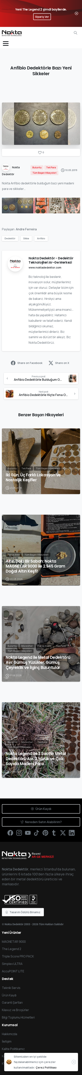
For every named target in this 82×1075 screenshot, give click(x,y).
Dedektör (10, 238)
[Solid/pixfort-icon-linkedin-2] (71, 832)
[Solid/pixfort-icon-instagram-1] (19, 832)
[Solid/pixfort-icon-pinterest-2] (45, 832)
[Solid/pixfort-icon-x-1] (63, 832)
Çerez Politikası (46, 1067)
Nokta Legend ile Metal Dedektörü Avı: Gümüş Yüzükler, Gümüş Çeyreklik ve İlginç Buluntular (38, 662)
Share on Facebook (29, 363)
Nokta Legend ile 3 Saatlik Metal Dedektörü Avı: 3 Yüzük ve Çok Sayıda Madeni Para (36, 758)
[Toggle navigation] (6, 43)
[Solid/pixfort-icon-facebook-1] (10, 832)
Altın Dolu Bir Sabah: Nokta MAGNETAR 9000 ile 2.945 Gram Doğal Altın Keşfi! (35, 566)
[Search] (75, 32)
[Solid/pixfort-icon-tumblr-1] (54, 832)
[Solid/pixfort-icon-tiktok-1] (36, 832)
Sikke (26, 238)
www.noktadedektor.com (45, 267)
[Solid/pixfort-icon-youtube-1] (27, 832)
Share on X (62, 363)
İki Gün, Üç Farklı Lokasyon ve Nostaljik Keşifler (33, 477)
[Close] (76, 13)
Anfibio (41, 238)
